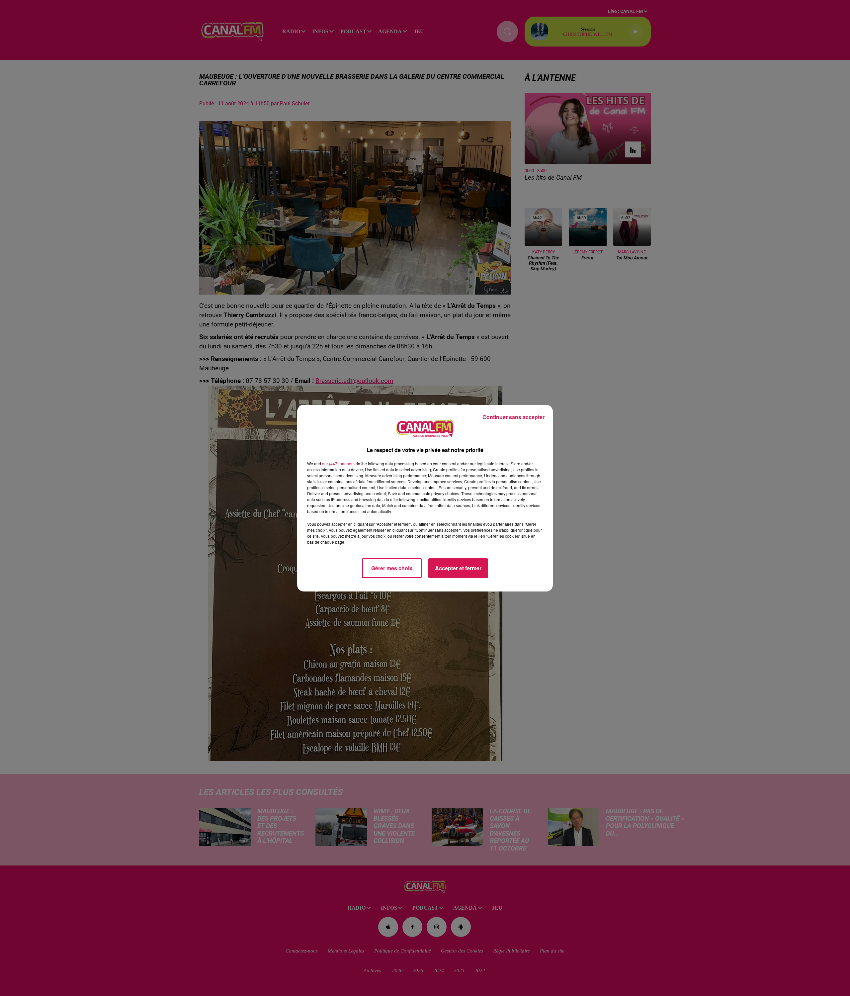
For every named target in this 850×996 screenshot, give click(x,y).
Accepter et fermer (458, 568)
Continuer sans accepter (513, 417)
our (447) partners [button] (338, 463)
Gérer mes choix (391, 568)
